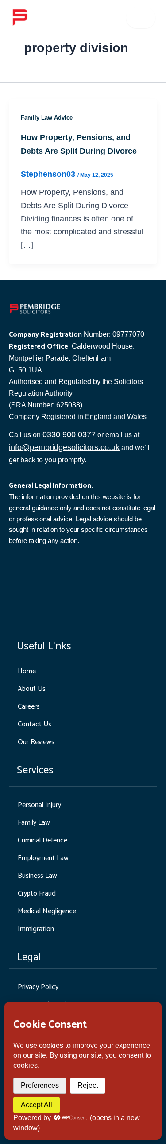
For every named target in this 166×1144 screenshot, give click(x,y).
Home (27, 671)
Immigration (36, 929)
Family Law (34, 823)
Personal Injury (39, 805)
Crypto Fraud (37, 894)
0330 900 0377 (69, 434)
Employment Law (43, 858)
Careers (29, 707)
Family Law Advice (47, 117)
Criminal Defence (42, 840)
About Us (32, 689)
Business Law (37, 876)
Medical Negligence (47, 911)
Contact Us (34, 724)
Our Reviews (36, 742)
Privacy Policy (38, 987)
